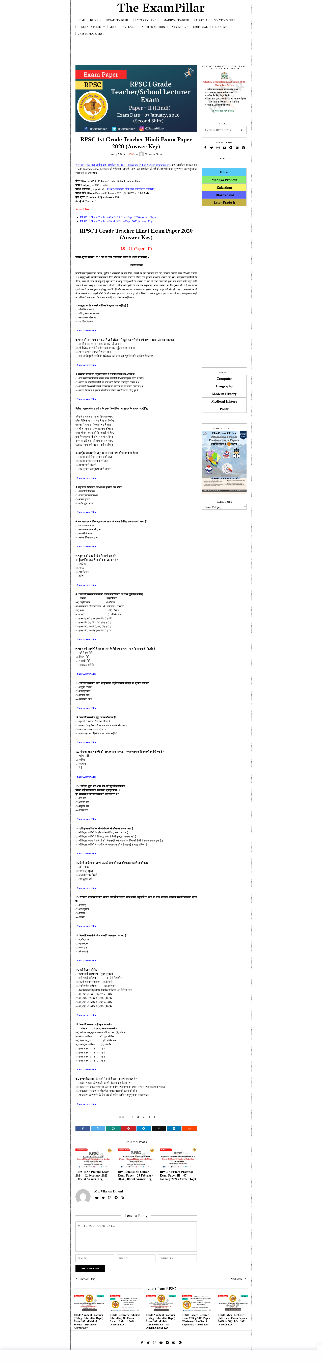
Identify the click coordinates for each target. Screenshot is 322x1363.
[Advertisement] (161, 54)
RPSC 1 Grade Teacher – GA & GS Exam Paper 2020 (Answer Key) (118, 217)
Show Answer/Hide (86, 330)
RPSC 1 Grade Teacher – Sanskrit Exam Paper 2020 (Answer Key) (116, 221)
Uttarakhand (224, 194)
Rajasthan (224, 187)
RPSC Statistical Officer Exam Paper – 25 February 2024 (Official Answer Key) (135, 1175)
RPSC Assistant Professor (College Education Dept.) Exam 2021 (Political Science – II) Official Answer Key (88, 1321)
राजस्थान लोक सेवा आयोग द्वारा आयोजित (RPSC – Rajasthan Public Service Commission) (122, 165)
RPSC (130, 153)
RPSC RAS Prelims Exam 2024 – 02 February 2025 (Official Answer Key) (92, 1175)
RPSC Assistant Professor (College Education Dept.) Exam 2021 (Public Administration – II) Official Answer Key (160, 1321)
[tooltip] (82, 1128)
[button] (242, 130)
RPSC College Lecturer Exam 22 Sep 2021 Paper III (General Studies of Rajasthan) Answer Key (196, 1319)
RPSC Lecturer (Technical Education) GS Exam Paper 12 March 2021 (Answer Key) (125, 1319)
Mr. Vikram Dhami (153, 154)
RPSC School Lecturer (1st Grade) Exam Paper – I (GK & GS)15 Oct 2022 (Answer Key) (232, 1319)
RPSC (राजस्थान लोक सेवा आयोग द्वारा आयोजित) (131, 189)
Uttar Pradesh (224, 202)
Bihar (224, 172)
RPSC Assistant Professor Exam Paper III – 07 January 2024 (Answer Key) (178, 1175)
